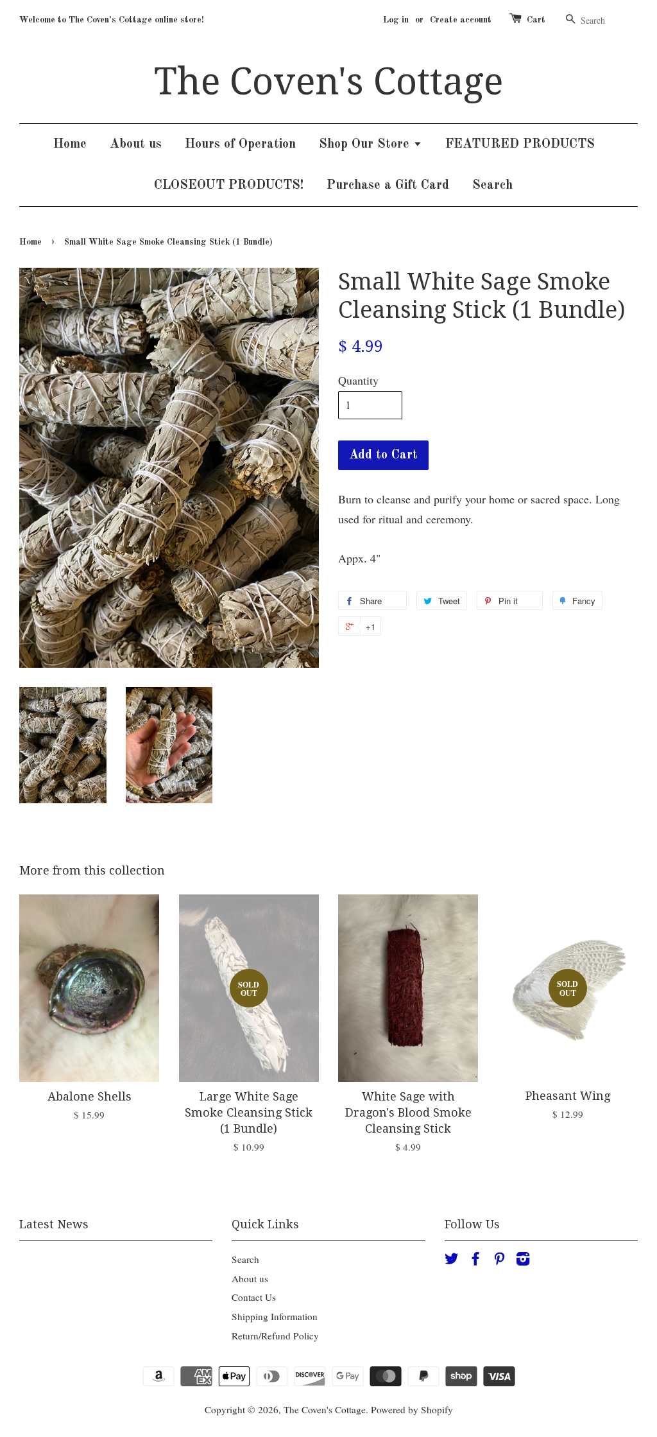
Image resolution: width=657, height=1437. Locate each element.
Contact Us (254, 1297)
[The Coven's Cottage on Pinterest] (499, 1260)
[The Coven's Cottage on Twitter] (452, 1260)
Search (492, 185)
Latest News (54, 1224)
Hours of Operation (240, 144)
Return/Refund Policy (275, 1335)
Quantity (358, 380)
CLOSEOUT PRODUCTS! (228, 185)
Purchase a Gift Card (388, 185)
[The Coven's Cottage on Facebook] (475, 1260)
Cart (536, 19)
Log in (396, 19)
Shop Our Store (366, 144)
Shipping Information (275, 1316)
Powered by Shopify (412, 1409)
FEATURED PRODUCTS (520, 144)
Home (70, 144)
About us (136, 144)
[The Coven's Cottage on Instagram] (523, 1260)
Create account (460, 19)
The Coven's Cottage (328, 81)
